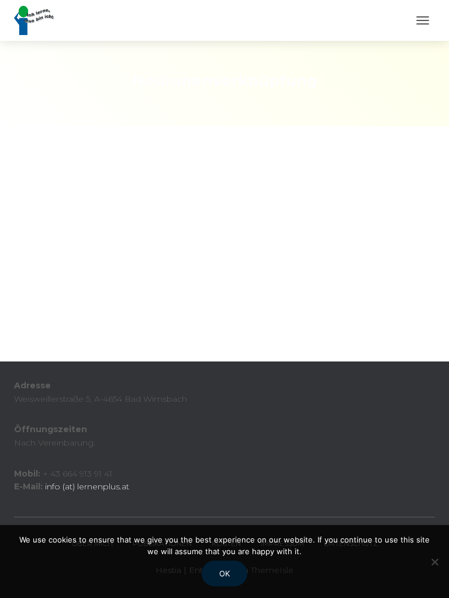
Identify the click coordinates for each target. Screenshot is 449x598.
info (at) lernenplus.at (87, 486)
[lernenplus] (38, 20)
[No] (434, 562)
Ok (224, 573)
